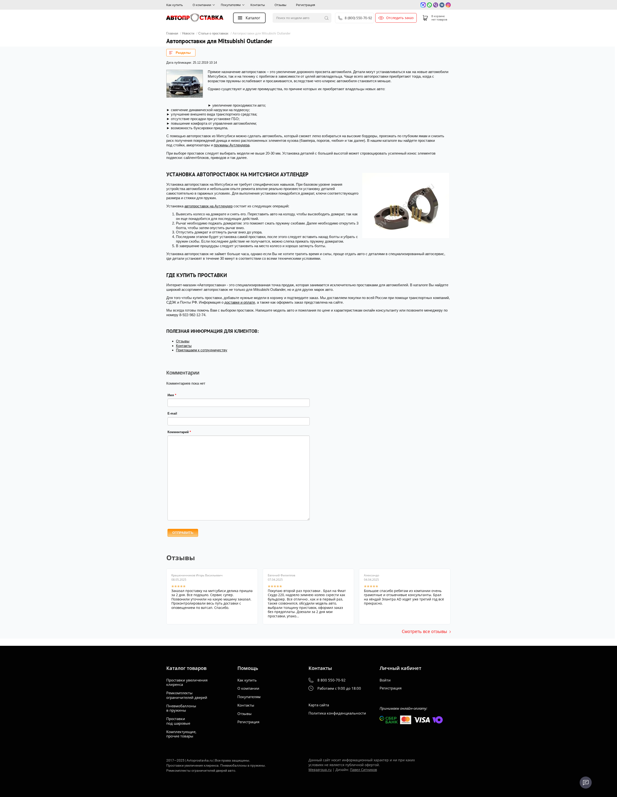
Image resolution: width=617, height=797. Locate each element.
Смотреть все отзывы (424, 631)
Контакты (257, 5)
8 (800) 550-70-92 (358, 18)
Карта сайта (318, 705)
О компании (202, 5)
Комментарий (179, 432)
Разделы (183, 52)
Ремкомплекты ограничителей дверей (186, 695)
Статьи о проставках (213, 33)
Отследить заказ (400, 18)
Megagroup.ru (320, 769)
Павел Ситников (363, 769)
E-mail (172, 413)
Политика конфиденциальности (337, 713)
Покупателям (231, 5)
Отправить (182, 533)
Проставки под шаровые (178, 721)
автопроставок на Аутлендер (208, 206)
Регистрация (305, 5)
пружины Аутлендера (231, 145)
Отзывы (280, 5)
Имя (172, 395)
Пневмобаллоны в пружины (181, 708)
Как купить (174, 5)
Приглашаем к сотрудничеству (201, 350)
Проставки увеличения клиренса (187, 682)
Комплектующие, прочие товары (181, 734)
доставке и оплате (239, 302)
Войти (385, 680)
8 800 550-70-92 (331, 680)
